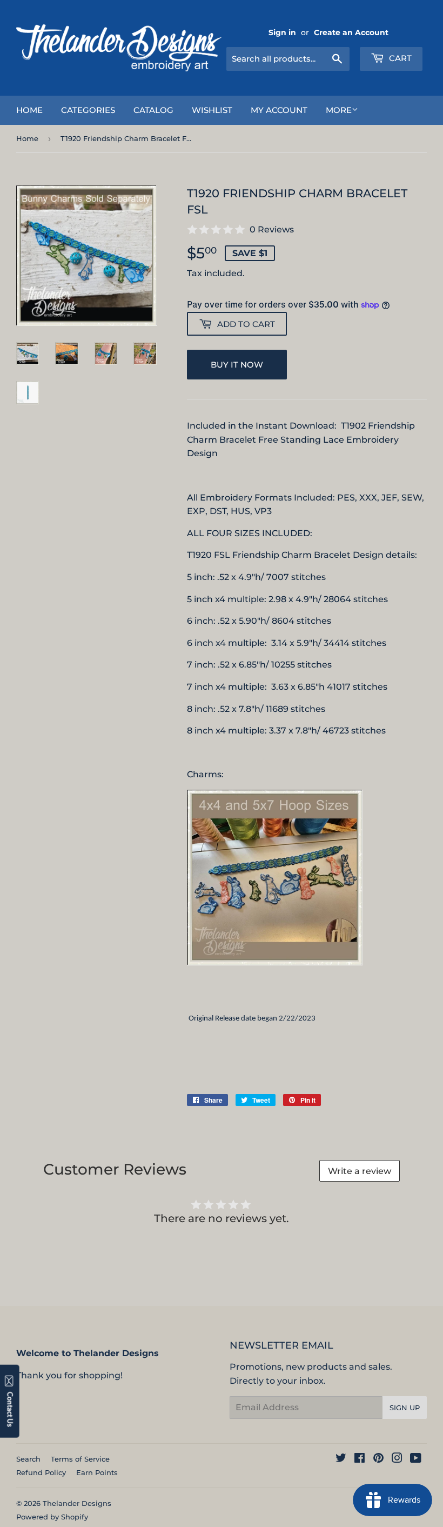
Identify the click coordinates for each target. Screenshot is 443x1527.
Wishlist (212, 110)
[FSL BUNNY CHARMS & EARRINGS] (275, 962)
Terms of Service (80, 1459)
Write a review (359, 1171)
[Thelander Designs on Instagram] (397, 1459)
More (339, 110)
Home (29, 110)
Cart (399, 58)
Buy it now (237, 364)
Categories (88, 110)
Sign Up (405, 1407)
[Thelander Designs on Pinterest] (378, 1459)
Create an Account (351, 32)
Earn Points (97, 1472)
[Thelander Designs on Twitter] (340, 1459)
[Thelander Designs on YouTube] (415, 1459)
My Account (279, 110)
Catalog (153, 110)
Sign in (282, 32)
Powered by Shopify (52, 1516)
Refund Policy (41, 1472)
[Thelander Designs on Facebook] (359, 1459)
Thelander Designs (77, 1503)
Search (28, 1459)
